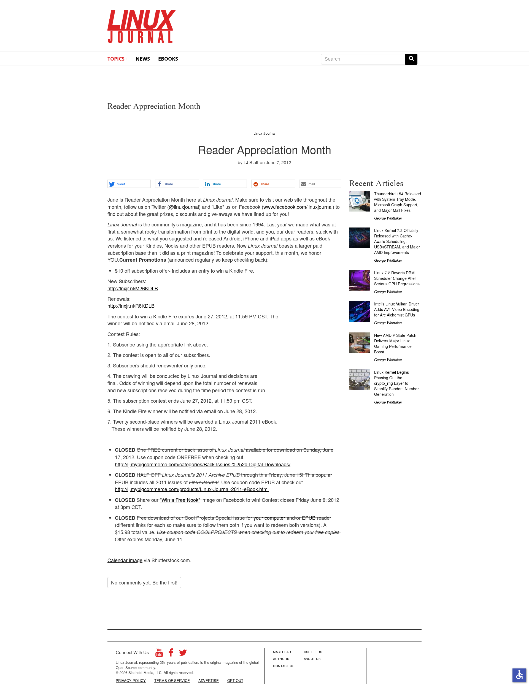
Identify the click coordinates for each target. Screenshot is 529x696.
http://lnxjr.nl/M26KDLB (132, 288)
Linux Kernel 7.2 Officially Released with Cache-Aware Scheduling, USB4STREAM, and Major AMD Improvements (397, 241)
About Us (312, 658)
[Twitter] (183, 654)
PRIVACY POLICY (131, 680)
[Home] (141, 24)
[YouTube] (159, 654)
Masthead (282, 651)
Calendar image (124, 560)
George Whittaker (388, 218)
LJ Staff (251, 162)
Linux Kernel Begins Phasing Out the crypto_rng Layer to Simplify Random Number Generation (396, 383)
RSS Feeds (313, 651)
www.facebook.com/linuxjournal (298, 206)
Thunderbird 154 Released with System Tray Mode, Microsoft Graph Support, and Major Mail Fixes (397, 202)
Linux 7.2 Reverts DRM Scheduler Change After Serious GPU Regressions (397, 278)
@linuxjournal (184, 206)
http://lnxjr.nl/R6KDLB (131, 305)
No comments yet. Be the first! (144, 582)
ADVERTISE (208, 680)
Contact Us (284, 665)
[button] (129, 184)
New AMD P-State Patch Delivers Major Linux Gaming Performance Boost (395, 343)
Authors (281, 658)
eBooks (168, 58)
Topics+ (117, 58)
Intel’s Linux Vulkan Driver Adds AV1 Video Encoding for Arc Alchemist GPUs (396, 309)
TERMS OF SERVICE (172, 680)
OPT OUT (235, 680)
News (143, 58)
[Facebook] (170, 654)
